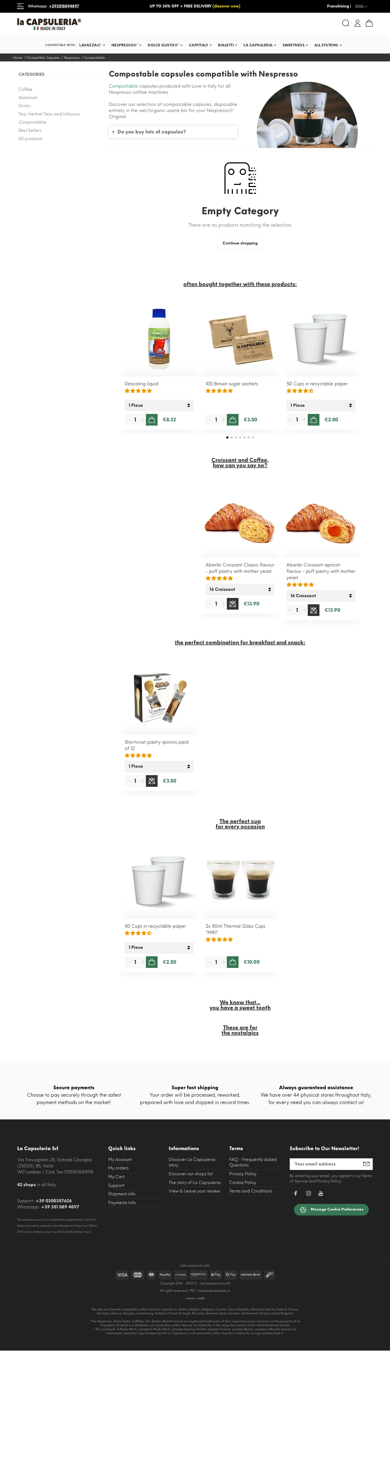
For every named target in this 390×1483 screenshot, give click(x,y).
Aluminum (28, 97)
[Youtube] (320, 1194)
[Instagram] (308, 1194)
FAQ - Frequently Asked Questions (253, 1162)
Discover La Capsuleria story (192, 1162)
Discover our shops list (191, 1173)
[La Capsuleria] (104, 24)
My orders (118, 1168)
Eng (362, 6)
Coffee (25, 89)
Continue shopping (240, 243)
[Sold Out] (233, 604)
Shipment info (121, 1193)
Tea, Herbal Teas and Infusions (49, 114)
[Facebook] (295, 1194)
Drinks (25, 105)
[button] (173, 132)
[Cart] (369, 23)
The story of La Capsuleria (195, 1182)
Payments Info (122, 1202)
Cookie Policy (242, 1182)
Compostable (32, 122)
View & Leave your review (194, 1191)
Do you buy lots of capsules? (152, 132)
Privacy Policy (243, 1173)
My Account (120, 1159)
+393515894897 (64, 6)
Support (116, 1185)
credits (201, 1298)
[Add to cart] (152, 420)
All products (30, 138)
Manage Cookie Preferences (336, 1209)
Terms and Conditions (250, 1191)
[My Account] (357, 23)
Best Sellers (30, 130)
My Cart (116, 1176)
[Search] (345, 23)
